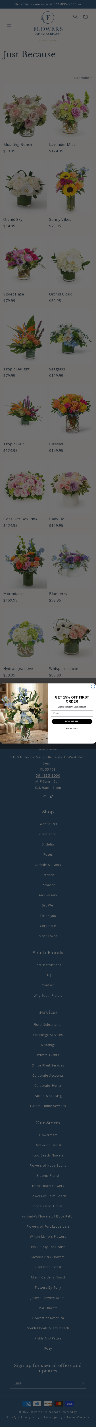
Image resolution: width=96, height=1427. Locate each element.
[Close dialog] (93, 686)
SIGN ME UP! (72, 721)
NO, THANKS (72, 729)
